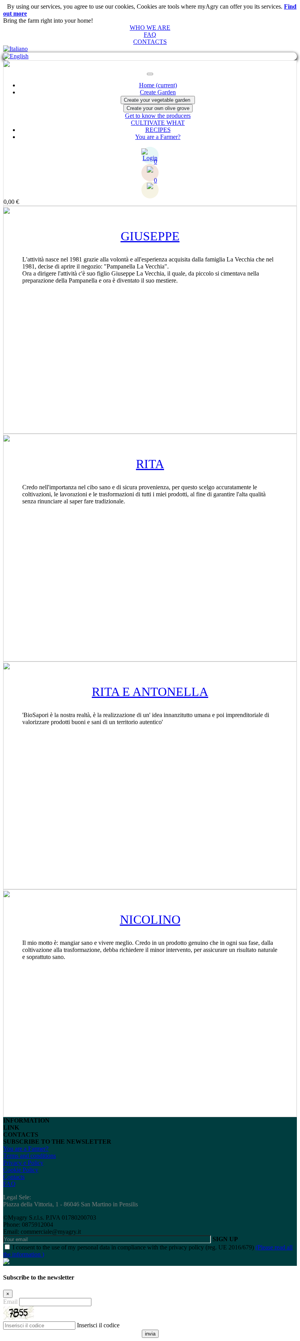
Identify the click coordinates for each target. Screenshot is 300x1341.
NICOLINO (150, 919)
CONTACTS (150, 41)
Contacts (14, 1176)
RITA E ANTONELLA (150, 692)
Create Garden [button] (158, 92)
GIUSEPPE (150, 236)
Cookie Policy (20, 1169)
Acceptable (42, 13)
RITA (150, 464)
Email (10, 1301)
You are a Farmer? (157, 136)
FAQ (150, 34)
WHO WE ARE (150, 27)
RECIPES (158, 129)
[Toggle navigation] (150, 74)
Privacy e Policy (23, 1162)
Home (158, 85)
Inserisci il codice (98, 1325)
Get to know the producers (158, 115)
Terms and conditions (29, 1155)
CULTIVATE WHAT (158, 122)
